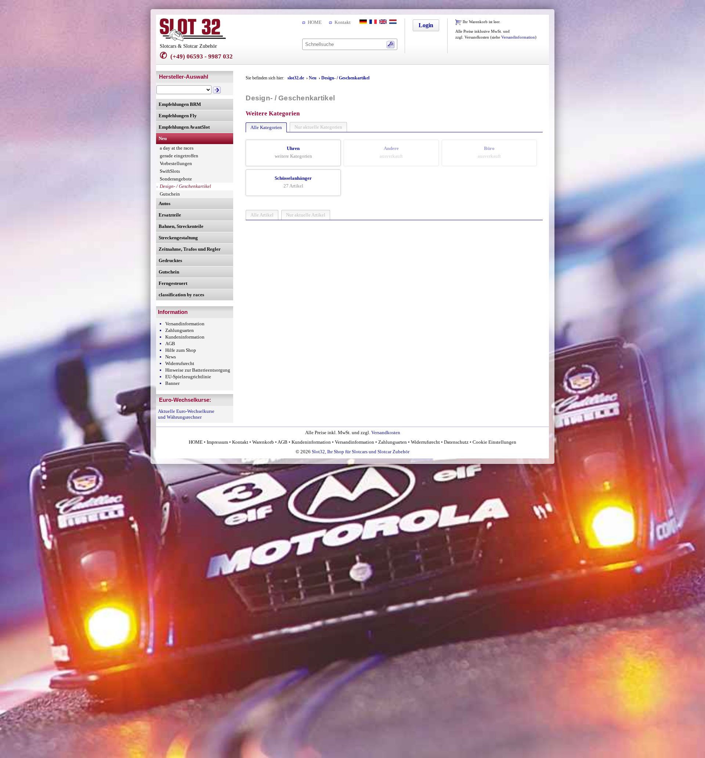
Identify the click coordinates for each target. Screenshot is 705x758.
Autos (164, 203)
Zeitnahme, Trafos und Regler (190, 249)
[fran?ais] (372, 22)
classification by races (181, 294)
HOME (315, 22)
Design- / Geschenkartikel (185, 186)
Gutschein (170, 194)
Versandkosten (385, 432)
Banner (172, 383)
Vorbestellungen (176, 163)
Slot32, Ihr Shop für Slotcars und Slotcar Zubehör (360, 451)
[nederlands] (392, 22)
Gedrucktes (170, 260)
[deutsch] (362, 22)
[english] (382, 22)
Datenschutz (456, 442)
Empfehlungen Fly (178, 115)
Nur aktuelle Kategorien (318, 127)
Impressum (217, 442)
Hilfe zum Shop (180, 350)
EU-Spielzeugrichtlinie (188, 376)
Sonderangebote (176, 179)
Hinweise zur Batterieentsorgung (197, 370)
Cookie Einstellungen (493, 442)
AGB (170, 343)
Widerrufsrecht (179, 363)
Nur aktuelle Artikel (305, 215)
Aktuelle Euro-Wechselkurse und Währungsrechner (186, 414)
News (170, 357)
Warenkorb (263, 442)
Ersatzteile (170, 215)
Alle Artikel (262, 215)
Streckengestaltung (178, 237)
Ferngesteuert (173, 283)
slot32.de (296, 78)
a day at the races (177, 148)
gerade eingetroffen (179, 155)
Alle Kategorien (266, 127)
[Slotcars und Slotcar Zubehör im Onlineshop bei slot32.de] (193, 39)
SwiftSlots (170, 171)
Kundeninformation (185, 337)
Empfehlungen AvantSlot (184, 127)
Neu (163, 138)
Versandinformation (518, 37)
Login (426, 25)
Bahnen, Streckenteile (181, 226)
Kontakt (343, 22)
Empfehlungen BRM (180, 104)
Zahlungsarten (179, 330)
